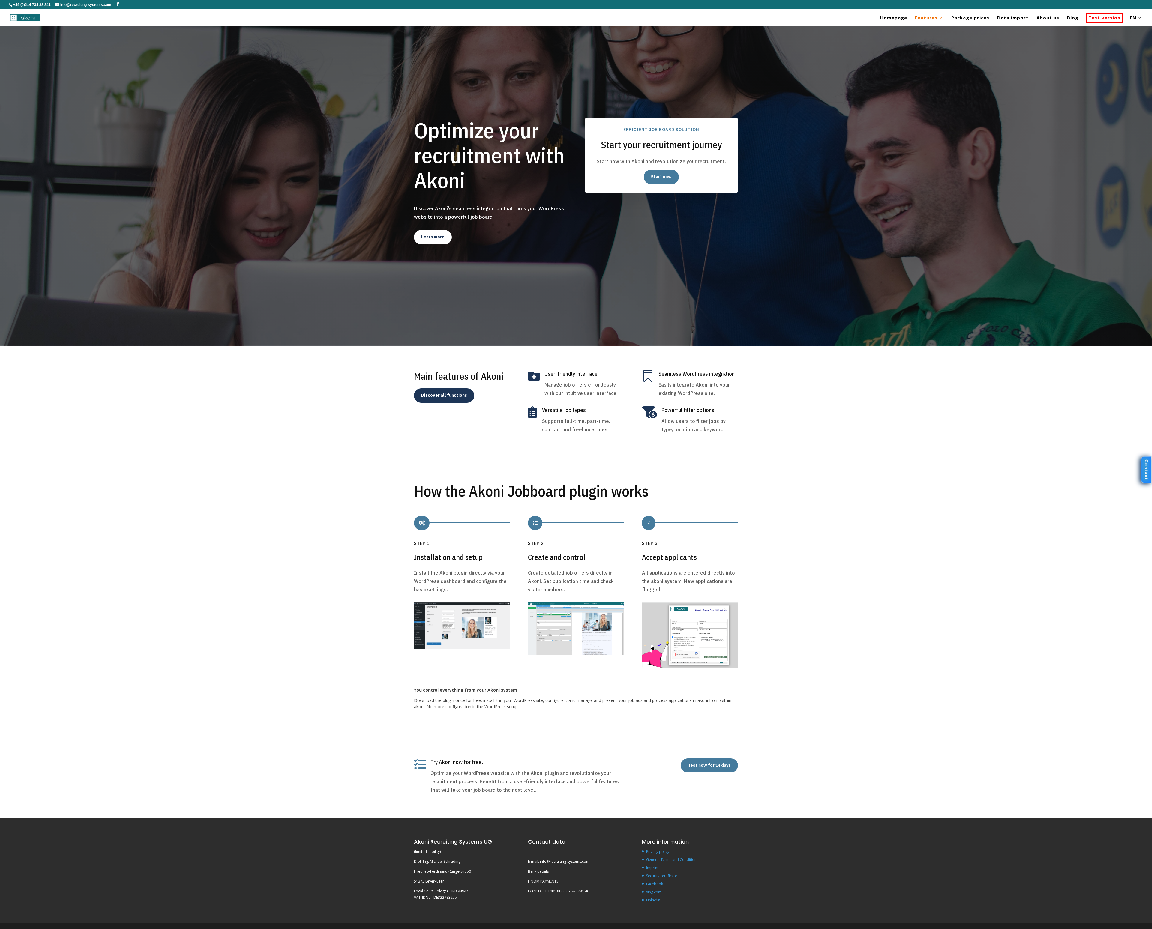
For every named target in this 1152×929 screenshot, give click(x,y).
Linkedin (653, 900)
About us (1047, 18)
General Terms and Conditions (672, 859)
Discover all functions (444, 395)
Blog (1072, 18)
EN (1133, 18)
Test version (1104, 18)
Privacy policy (657, 851)
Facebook (654, 883)
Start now (661, 176)
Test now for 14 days (709, 765)
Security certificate (661, 875)
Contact (1146, 470)
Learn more (433, 237)
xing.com (654, 892)
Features (926, 18)
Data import (1013, 18)
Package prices (970, 18)
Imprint (652, 867)
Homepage (893, 18)
